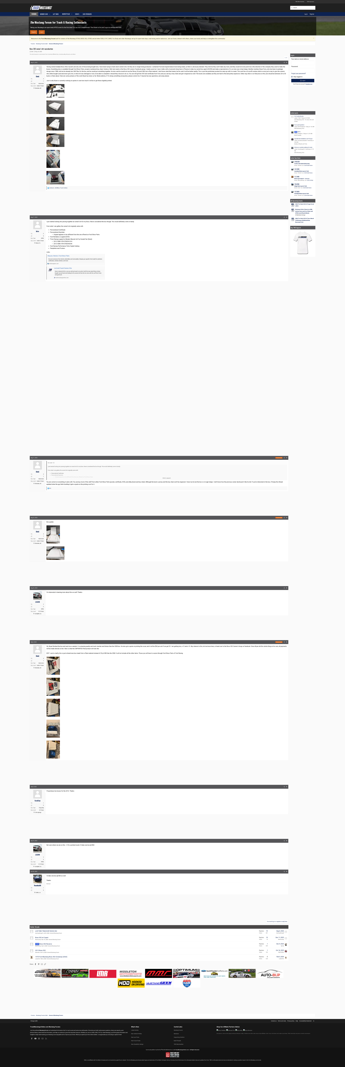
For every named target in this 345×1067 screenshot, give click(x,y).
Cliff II (297, 131)
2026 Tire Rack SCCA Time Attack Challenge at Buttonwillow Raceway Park (304, 220)
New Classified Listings (137, 1044)
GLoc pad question (299, 125)
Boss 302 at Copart (41, 937)
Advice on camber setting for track (303, 147)
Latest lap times (295, 158)
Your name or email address (300, 59)
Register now (309, 84)
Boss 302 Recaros (46, 944)
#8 (286, 840)
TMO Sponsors (310, 1)
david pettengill (39, 933)
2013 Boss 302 (40, 950)
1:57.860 (296, 191)
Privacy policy (290, 1021)
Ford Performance (180, 1060)
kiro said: (50, 462)
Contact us (274, 1021)
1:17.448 (296, 177)
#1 (286, 62)
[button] (49, 14)
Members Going (300, 215)
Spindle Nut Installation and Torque (303, 138)
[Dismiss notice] (313, 38)
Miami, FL (38, 243)
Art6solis (37, 952)
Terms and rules (282, 1021)
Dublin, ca (38, 892)
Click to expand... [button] (167, 478)
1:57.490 (296, 169)
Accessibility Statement (305, 1021)
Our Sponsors (87, 14)
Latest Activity (134, 1030)
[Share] (284, 62)
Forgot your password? (298, 73)
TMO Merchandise (299, 1)
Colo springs (38, 812)
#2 (286, 217)
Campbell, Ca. (38, 613)
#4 (286, 517)
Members (176, 1033)
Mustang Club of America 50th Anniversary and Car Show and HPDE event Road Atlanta (304, 211)
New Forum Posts (135, 1040)
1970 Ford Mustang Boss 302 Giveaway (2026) (51, 957)
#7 (286, 786)
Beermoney (38, 939)
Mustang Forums (54, 1027)
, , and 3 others (58, 188)
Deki (32, 51)
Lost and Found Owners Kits (63, 268)
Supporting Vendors (179, 1037)
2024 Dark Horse (308, 165)
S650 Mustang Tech (299, 128)
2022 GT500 (310, 180)
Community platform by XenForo (160, 1049)
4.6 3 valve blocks (298, 116)
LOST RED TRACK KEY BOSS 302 (46, 931)
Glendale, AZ (38, 88)
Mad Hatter (281, 952)
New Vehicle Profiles (136, 1033)
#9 (286, 871)
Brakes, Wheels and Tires (300, 144)
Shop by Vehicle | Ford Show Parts (58, 256)
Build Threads (297, 135)
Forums (33, 14)
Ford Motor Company (101, 1060)
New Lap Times (135, 1037)
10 (267, 931)
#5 (286, 588)
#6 (286, 642)
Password (294, 66)
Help (297, 1021)
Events (77, 14)
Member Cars (44, 14)
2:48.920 (297, 162)
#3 (286, 457)
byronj (282, 946)
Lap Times (56, 14)
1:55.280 (296, 184)
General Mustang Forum (56, 933)
